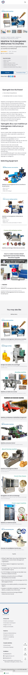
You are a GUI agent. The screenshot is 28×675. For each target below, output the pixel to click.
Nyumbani (3, 37)
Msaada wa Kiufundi (8, 635)
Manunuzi (6, 638)
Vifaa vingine (4, 286)
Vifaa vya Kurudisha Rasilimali (15, 290)
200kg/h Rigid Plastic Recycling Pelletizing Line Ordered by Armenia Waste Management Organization (14, 560)
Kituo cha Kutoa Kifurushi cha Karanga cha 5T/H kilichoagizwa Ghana (14, 581)
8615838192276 (7, 654)
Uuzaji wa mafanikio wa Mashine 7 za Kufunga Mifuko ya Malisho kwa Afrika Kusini (14, 589)
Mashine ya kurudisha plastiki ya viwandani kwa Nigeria (14, 585)
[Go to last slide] (3, 31)
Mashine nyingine (11, 37)
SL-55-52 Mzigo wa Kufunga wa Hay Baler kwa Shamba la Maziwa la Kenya (14, 572)
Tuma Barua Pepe (21, 72)
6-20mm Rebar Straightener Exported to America (13, 564)
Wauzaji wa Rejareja (8, 647)
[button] (8, 31)
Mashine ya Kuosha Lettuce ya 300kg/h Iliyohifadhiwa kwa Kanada (12, 577)
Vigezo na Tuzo (7, 624)
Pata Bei (7, 72)
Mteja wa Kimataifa (8, 626)
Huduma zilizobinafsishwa (10, 633)
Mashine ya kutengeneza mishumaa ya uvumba (13, 288)
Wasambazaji (7, 645)
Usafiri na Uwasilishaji (9, 637)
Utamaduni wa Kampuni (9, 623)
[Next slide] (25, 31)
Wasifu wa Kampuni (8, 621)
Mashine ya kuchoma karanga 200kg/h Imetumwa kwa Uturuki (12, 593)
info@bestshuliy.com (9, 656)
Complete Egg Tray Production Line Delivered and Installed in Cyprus (14, 568)
